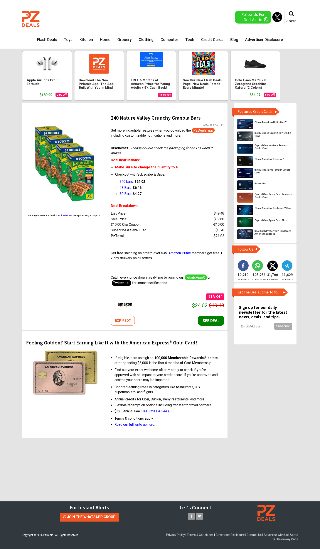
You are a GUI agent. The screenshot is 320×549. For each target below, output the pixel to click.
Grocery (124, 39)
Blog (234, 39)
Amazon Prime (179, 253)
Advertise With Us (276, 535)
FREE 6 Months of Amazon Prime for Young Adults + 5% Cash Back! (150, 84)
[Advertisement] (142, 18)
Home (105, 39)
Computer (169, 39)
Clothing (146, 39)
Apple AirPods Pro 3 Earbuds (42, 82)
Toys (68, 39)
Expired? (123, 321)
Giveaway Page (287, 539)
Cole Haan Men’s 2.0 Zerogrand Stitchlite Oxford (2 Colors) (250, 84)
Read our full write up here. (135, 424)
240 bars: (127, 182)
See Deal (211, 320)
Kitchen (86, 39)
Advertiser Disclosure (264, 39)
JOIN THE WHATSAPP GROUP (91, 517)
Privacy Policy (175, 535)
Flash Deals (47, 39)
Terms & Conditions (200, 535)
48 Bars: (126, 188)
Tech (189, 39)
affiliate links (65, 215)
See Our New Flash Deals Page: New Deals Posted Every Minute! (202, 84)
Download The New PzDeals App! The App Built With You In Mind (96, 84)
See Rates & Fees (155, 411)
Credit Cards (212, 39)
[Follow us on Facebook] (191, 516)
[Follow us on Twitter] (199, 516)
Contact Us (254, 535)
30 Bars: (126, 194)
